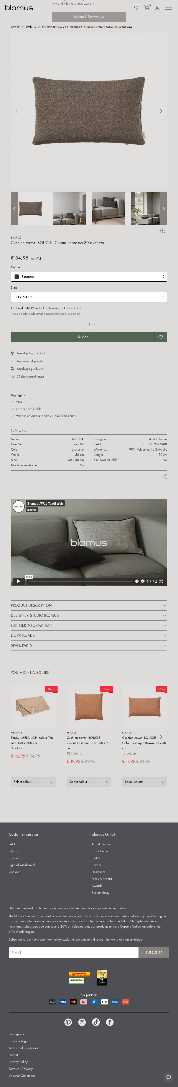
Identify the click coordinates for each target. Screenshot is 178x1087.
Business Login (18, 1041)
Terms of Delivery (21, 1068)
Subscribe (154, 952)
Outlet (96, 858)
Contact (14, 872)
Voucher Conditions (22, 1075)
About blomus (101, 844)
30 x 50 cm (23, 296)
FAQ (12, 844)
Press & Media (102, 878)
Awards (97, 885)
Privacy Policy (18, 1061)
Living (31, 26)
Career (96, 865)
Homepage (16, 1034)
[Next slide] (163, 208)
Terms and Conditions (23, 1048)
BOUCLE (16, 237)
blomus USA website (89, 16)
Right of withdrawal (22, 865)
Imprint (13, 1055)
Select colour (22, 781)
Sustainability (100, 892)
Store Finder (100, 851)
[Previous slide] (14, 208)
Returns (13, 851)
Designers (98, 872)
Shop (15, 26)
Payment (14, 858)
